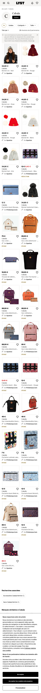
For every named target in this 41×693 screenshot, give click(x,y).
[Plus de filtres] (4, 25)
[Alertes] (32, 3)
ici (33, 41)
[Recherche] (8, 3)
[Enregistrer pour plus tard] (17, 66)
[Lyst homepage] (20, 3)
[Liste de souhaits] (37, 3)
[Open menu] (4, 3)
